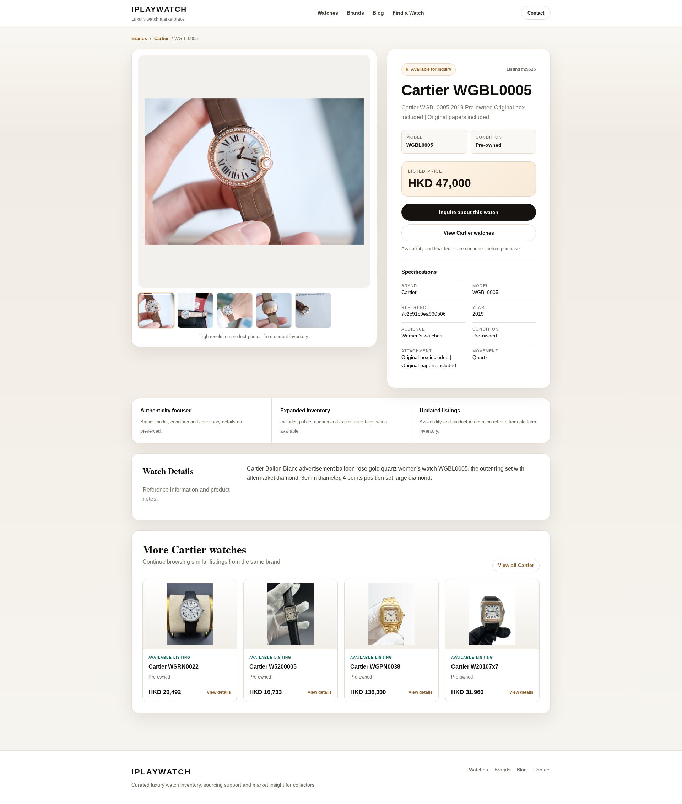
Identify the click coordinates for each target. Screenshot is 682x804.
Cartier (161, 38)
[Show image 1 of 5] (156, 310)
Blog (378, 13)
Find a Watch (408, 13)
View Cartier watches (469, 233)
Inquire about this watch (468, 212)
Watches (328, 13)
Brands (355, 13)
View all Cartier (516, 565)
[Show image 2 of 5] (195, 310)
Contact (535, 13)
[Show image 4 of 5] (274, 310)
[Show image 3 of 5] (235, 310)
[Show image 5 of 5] (313, 310)
